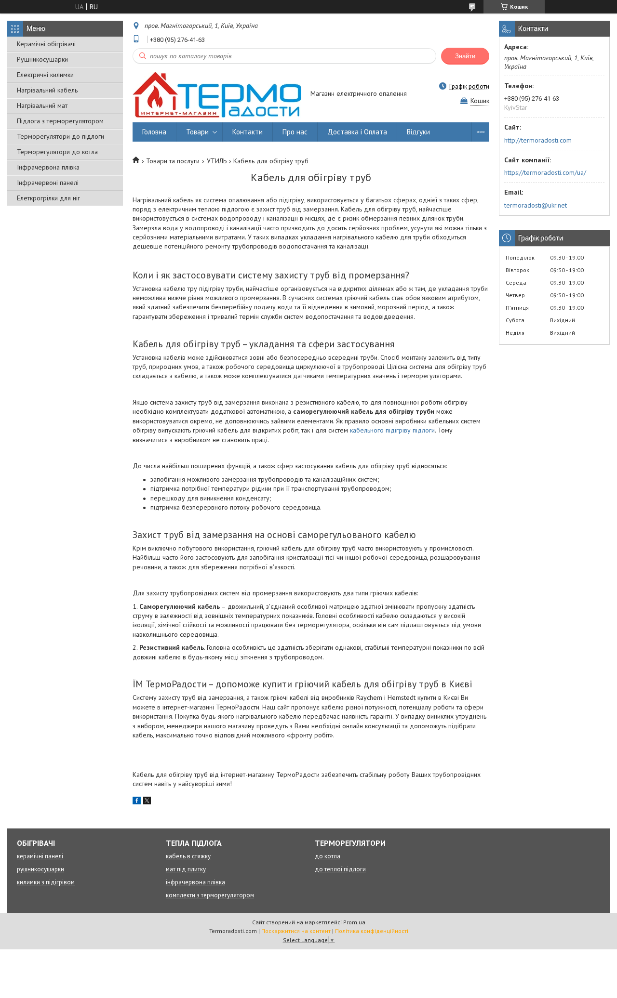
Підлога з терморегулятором (60, 121)
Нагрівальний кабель (47, 90)
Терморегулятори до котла (57, 151)
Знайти (465, 56)
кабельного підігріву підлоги (392, 430)
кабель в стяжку (188, 856)
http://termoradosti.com (538, 140)
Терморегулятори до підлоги (60, 136)
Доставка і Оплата (357, 131)
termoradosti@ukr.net (535, 205)
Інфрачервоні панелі (48, 182)
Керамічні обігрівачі (46, 43)
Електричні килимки (45, 74)
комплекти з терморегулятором (210, 895)
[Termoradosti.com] (217, 94)
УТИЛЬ (217, 161)
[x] (147, 802)
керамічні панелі (40, 856)
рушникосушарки (40, 869)
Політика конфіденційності (371, 930)
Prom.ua (354, 922)
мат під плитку (186, 869)
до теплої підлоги (340, 869)
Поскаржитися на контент (296, 930)
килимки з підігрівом (46, 882)
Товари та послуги (173, 161)
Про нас (295, 131)
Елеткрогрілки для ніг (48, 198)
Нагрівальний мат (42, 105)
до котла (327, 856)
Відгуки (418, 131)
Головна (154, 131)
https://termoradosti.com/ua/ (545, 172)
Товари (197, 131)
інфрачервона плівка (195, 882)
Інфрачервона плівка (48, 167)
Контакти (247, 131)
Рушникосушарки (42, 59)
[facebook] (137, 802)
